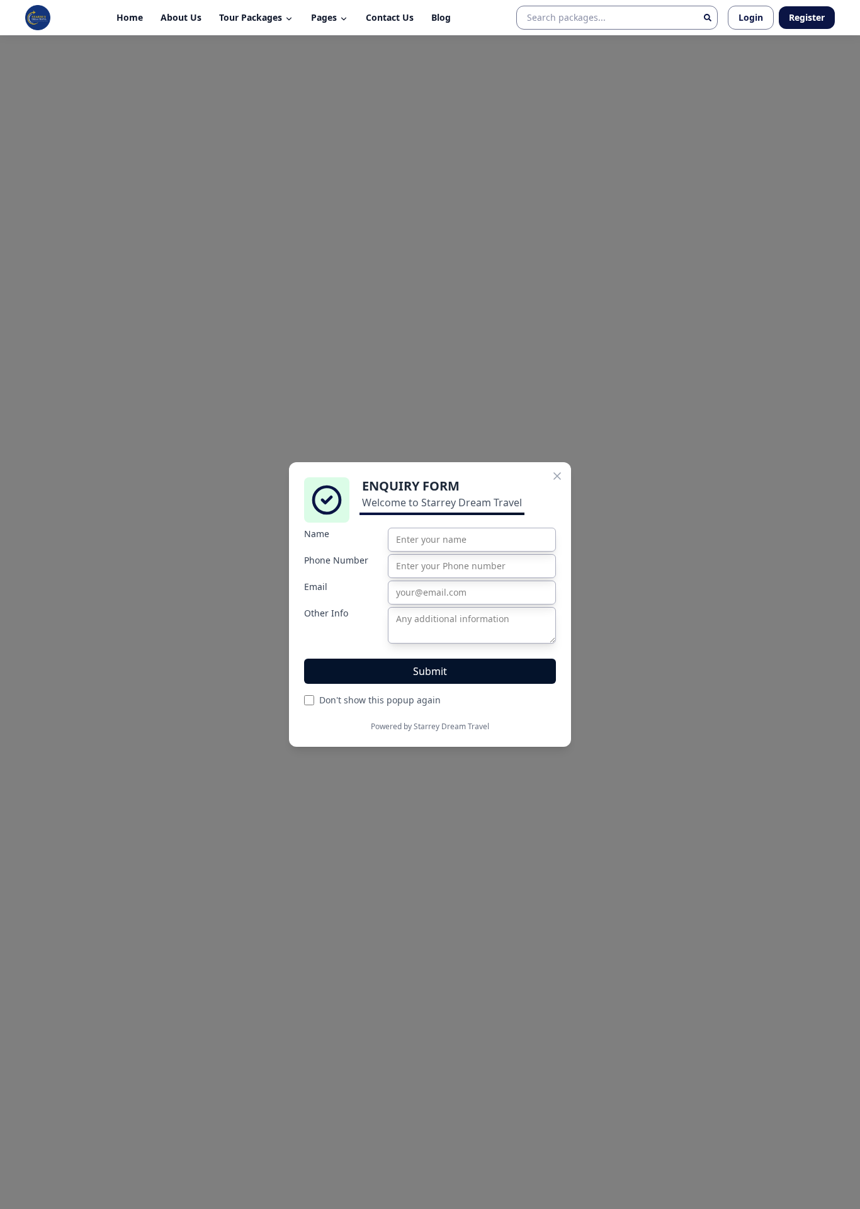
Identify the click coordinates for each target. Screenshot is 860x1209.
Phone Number (336, 560)
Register (807, 17)
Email (315, 587)
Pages (324, 17)
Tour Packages (250, 17)
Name (316, 534)
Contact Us (390, 17)
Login (750, 17)
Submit (430, 671)
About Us (181, 17)
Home (129, 17)
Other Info (326, 613)
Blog (441, 17)
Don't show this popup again (380, 700)
